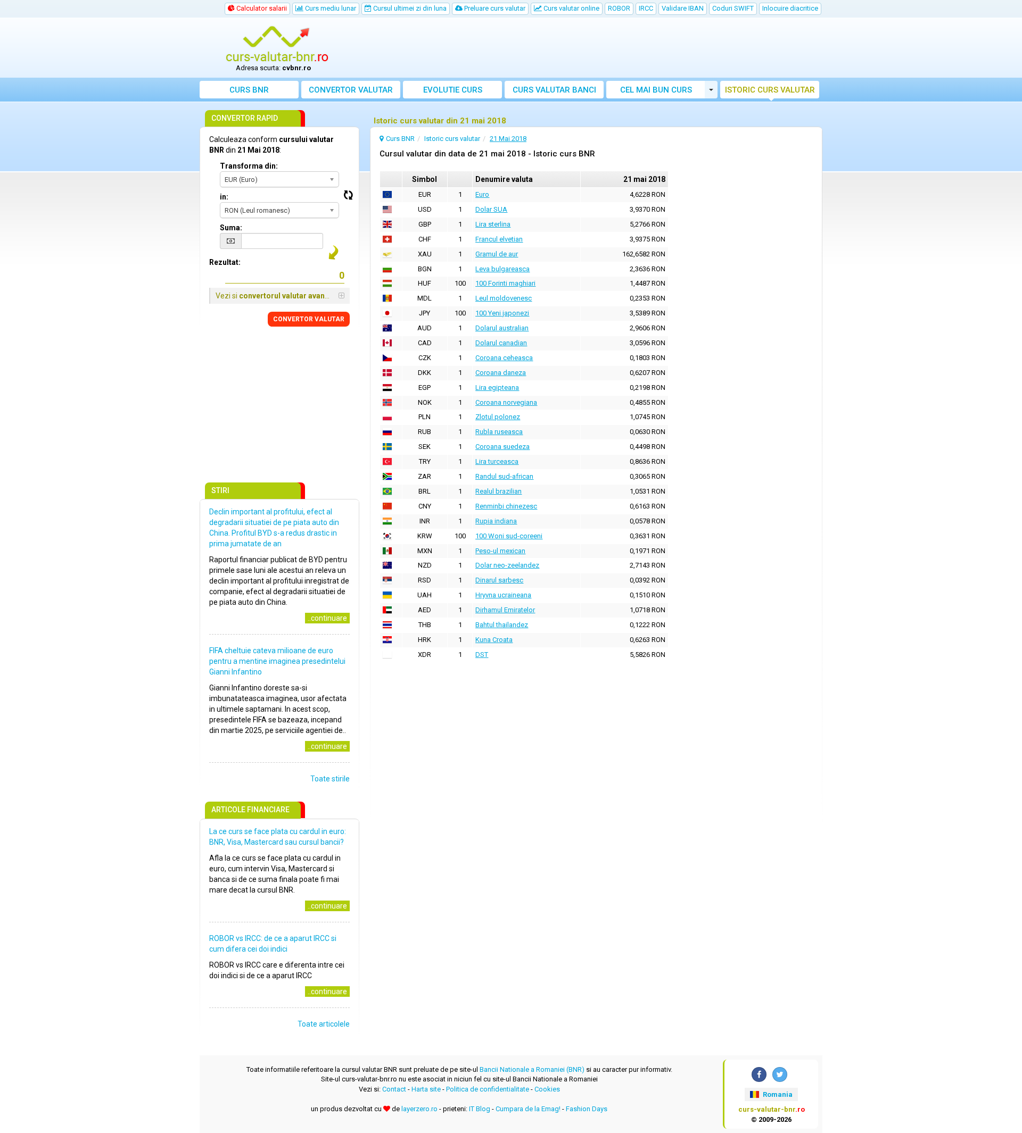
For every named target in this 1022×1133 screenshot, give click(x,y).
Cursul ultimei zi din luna (409, 8)
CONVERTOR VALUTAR (308, 319)
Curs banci (554, 90)
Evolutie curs (452, 90)
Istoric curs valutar (770, 90)
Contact (394, 1089)
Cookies (547, 1089)
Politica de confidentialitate (487, 1089)
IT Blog (479, 1109)
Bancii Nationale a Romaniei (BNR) (532, 1069)
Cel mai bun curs (656, 90)
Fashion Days (586, 1109)
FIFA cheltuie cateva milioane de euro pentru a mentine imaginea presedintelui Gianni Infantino (277, 661)
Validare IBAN (683, 8)
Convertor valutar (351, 90)
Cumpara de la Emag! (528, 1109)
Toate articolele (324, 1024)
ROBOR (619, 8)
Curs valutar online (570, 8)
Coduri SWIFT (733, 8)
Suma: (231, 227)
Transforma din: (249, 166)
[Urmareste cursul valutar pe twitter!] (779, 1074)
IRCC (646, 8)
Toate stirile (330, 778)
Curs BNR (249, 90)
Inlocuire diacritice (790, 8)
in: (224, 197)
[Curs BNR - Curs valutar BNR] (277, 44)
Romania (777, 1094)
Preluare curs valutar (494, 8)
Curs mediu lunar (329, 8)
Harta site (426, 1089)
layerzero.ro (419, 1109)
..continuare (327, 618)
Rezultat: (225, 262)
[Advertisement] (589, 48)
